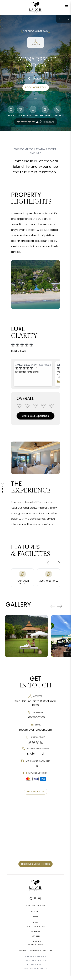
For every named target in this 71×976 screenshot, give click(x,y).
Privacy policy (35, 965)
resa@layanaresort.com (35, 730)
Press (35, 917)
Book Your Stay (35, 87)
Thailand (37, 78)
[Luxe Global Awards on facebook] (33, 742)
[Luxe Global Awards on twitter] (37, 742)
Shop (35, 922)
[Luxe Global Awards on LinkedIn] (39, 898)
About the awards (35, 926)
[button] (67, 19)
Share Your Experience (35, 416)
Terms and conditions (35, 960)
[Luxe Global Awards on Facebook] (30, 898)
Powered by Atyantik (35, 969)
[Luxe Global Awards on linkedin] (41, 742)
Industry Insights (35, 906)
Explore (35, 911)
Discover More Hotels (35, 864)
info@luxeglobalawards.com (35, 951)
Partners (35, 936)
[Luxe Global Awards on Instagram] (35, 898)
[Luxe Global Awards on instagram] (29, 742)
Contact (35, 931)
